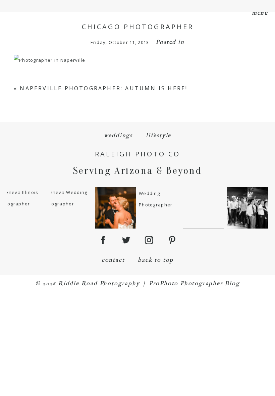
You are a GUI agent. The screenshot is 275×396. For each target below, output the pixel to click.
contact (113, 260)
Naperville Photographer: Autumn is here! (103, 88)
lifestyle (158, 136)
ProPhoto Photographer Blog (194, 284)
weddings (118, 136)
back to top (155, 260)
